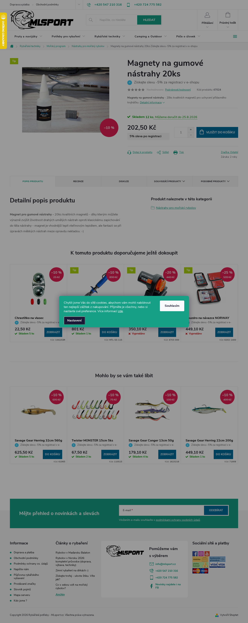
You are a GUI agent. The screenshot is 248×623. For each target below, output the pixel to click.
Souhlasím (172, 306)
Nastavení (74, 320)
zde (120, 311)
